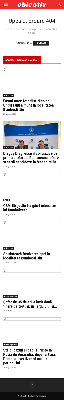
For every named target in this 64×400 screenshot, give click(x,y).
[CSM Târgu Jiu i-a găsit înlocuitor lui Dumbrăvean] (32, 187)
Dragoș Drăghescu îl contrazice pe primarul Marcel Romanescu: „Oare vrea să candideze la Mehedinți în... (31, 157)
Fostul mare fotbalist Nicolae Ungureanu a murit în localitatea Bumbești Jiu (28, 105)
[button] (5, 4)
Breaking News (10, 296)
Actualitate (8, 95)
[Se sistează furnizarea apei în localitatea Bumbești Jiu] (32, 235)
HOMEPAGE (41, 43)
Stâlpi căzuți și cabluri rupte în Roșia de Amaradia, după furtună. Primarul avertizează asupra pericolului (29, 356)
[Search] (59, 4)
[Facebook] (32, 385)
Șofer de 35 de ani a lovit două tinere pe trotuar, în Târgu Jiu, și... (30, 304)
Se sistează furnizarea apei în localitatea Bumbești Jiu (26, 256)
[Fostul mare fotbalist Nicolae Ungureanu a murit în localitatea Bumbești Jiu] (32, 82)
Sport (6, 200)
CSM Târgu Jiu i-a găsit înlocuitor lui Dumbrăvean (29, 207)
